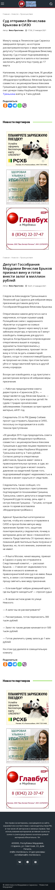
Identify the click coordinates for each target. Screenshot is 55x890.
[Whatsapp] (19, 105)
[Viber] (24, 105)
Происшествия (26, 14)
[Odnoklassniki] (5, 105)
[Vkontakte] (10, 105)
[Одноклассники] (35, 862)
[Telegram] (15, 105)
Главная (6, 14)
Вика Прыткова (16, 30)
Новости (14, 14)
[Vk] (20, 862)
